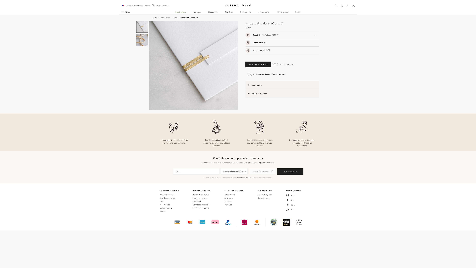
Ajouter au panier (258, 64)
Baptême (229, 12)
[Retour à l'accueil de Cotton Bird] (238, 8)
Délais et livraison (259, 94)
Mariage (197, 12)
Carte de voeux (263, 198)
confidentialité (238, 177)
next (150, 66)
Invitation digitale (265, 195)
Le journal (197, 201)
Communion (245, 12)
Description (257, 85)
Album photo (282, 12)
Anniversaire (263, 12)
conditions (248, 177)
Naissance (213, 12)
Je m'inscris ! (290, 171)
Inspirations (180, 12)
